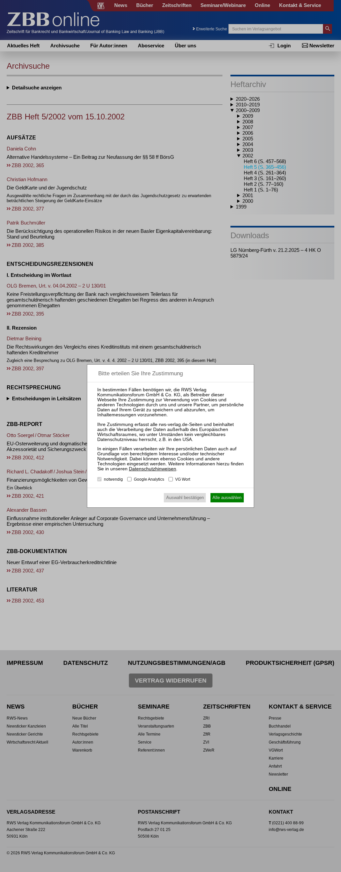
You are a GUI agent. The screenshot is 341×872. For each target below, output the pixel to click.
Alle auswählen (226, 497)
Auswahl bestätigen (185, 497)
